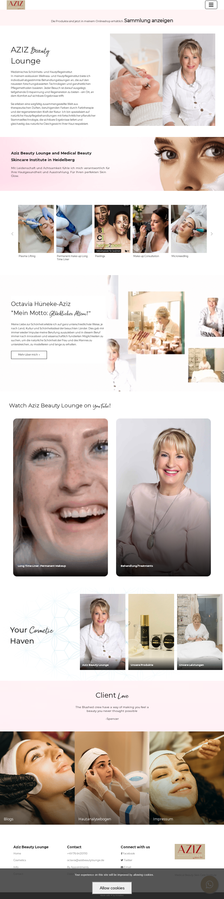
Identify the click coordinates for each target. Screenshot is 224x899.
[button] (29, 355)
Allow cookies (112, 888)
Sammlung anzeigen (148, 20)
